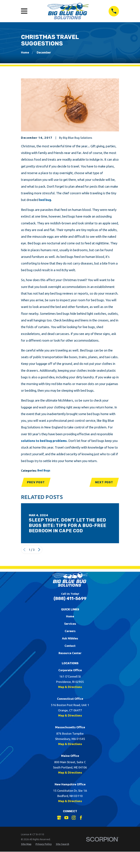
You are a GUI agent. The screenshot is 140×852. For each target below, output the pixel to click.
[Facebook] (81, 818)
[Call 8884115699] (114, 11)
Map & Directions (70, 686)
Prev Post (36, 482)
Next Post (104, 482)
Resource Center (70, 653)
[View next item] (39, 549)
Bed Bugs (43, 470)
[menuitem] (26, 844)
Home (70, 616)
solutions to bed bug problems (44, 441)
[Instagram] (74, 818)
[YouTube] (66, 818)
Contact (70, 645)
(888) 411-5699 (70, 598)
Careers (70, 631)
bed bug (45, 200)
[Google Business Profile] (59, 818)
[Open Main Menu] (24, 11)
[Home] (68, 11)
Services (70, 623)
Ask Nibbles (70, 638)
